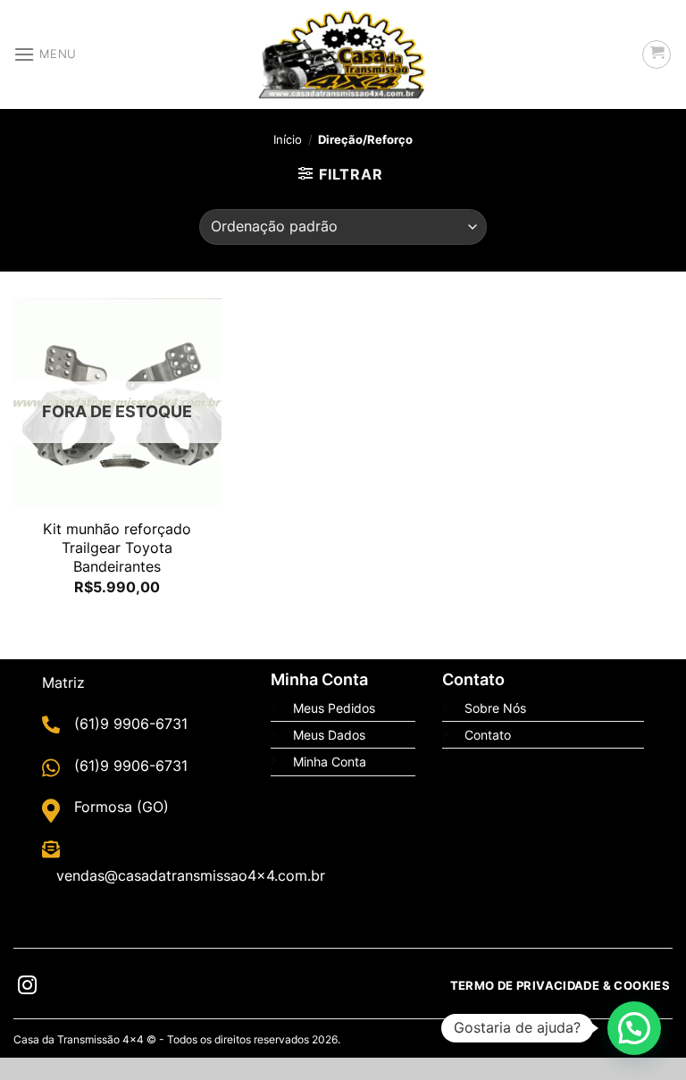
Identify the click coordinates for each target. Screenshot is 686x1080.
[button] (634, 1028)
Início (287, 140)
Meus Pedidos (334, 708)
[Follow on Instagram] (27, 987)
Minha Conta (329, 761)
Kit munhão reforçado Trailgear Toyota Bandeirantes (117, 547)
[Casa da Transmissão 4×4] (343, 54)
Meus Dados (329, 734)
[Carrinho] (656, 54)
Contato (487, 734)
